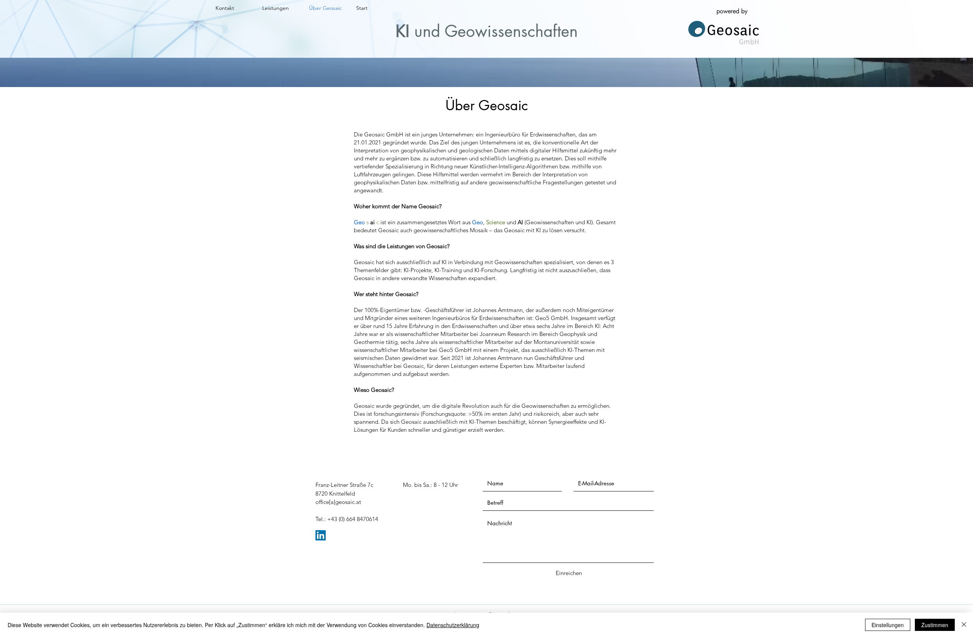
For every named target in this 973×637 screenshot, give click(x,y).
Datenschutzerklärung (452, 625)
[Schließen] (963, 625)
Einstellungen (888, 625)
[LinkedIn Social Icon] (320, 535)
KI (402, 31)
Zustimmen (934, 625)
